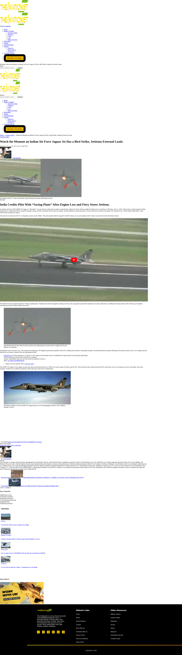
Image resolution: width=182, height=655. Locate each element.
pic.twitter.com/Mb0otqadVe (15, 360)
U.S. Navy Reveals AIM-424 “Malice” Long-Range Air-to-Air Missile (19, 567)
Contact (78, 624)
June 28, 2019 (29, 364)
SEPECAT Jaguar (36, 442)
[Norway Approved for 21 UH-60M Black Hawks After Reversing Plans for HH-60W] (5, 548)
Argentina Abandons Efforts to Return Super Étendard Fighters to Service (20, 539)
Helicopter (114, 621)
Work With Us (80, 628)
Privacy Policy (80, 635)
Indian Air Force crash (24, 442)
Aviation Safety (4, 137)
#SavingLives (8, 355)
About (78, 617)
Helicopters (4, 549)
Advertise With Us (81, 631)
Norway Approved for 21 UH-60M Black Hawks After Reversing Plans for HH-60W (23, 553)
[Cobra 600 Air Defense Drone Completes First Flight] (5, 519)
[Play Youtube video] (74, 259)
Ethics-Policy (80, 642)
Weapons (3, 563)
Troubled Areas (115, 638)
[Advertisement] (74, 424)
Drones (3, 521)
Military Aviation (6, 535)
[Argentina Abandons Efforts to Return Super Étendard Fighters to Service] (5, 533)
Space (113, 628)
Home (78, 614)
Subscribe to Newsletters (15, 58)
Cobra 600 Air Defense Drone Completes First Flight (15, 525)
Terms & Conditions (82, 638)
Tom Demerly (17, 158)
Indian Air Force (13, 442)
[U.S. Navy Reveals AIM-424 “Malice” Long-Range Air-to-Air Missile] (5, 562)
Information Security (117, 635)
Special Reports (81, 621)
